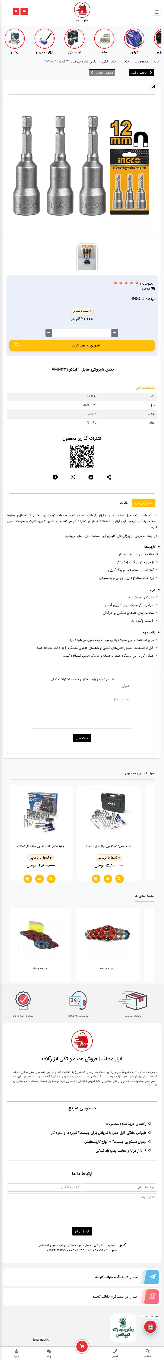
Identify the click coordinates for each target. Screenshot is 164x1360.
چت (49, 1356)
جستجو (147, 1356)
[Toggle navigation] (156, 12)
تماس (115, 1356)
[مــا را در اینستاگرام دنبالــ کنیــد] (148, 1298)
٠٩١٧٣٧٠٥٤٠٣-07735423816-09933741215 (77, 1250)
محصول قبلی (139, 72)
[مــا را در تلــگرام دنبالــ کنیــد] (148, 1278)
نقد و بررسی (143, 503)
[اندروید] (24, 11)
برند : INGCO (143, 298)
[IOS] (16, 11)
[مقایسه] (153, 87)
